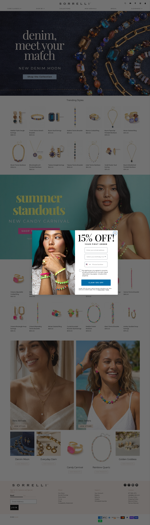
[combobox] (95, 256)
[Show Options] (105, 256)
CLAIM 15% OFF (96, 283)
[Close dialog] (115, 233)
